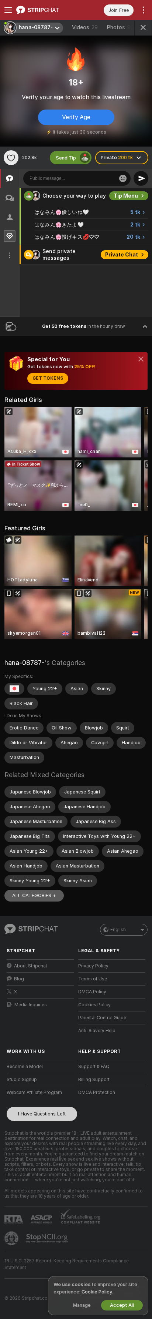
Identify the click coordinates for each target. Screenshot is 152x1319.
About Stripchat (30, 966)
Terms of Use (92, 978)
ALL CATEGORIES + (34, 895)
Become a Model (25, 1066)
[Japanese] (14, 689)
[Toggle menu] (8, 10)
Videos (85, 27)
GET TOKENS (47, 378)
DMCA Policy (92, 991)
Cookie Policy (97, 1292)
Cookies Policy (94, 1004)
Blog (19, 978)
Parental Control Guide (102, 1017)
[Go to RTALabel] (14, 1219)
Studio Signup (22, 1079)
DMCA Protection (96, 1092)
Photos (120, 27)
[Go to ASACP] (42, 1219)
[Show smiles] (122, 178)
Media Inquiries (30, 1004)
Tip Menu (126, 196)
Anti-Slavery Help (96, 1030)
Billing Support (94, 1079)
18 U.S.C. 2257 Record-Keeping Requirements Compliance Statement (66, 1264)
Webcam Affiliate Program (34, 1092)
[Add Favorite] (11, 157)
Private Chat (121, 255)
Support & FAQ (94, 1066)
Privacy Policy (93, 966)
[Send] (141, 178)
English (118, 929)
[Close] (141, 359)
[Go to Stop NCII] (47, 1238)
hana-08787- (24, 663)
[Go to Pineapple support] (12, 1238)
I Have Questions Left (42, 1114)
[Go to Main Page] (46, 10)
